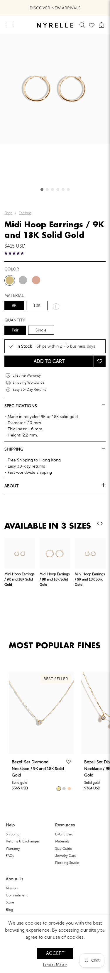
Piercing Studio (67, 863)
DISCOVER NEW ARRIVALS (55, 8)
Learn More (55, 964)
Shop (8, 213)
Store (10, 902)
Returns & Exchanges (23, 841)
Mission (12, 888)
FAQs (10, 856)
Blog (9, 910)
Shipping (13, 834)
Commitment (17, 895)
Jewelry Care (65, 856)
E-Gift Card (64, 834)
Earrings (25, 213)
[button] (41, 189)
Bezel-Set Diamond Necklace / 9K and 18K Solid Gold (38, 768)
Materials (62, 841)
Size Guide (63, 849)
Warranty (13, 849)
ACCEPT (55, 953)
